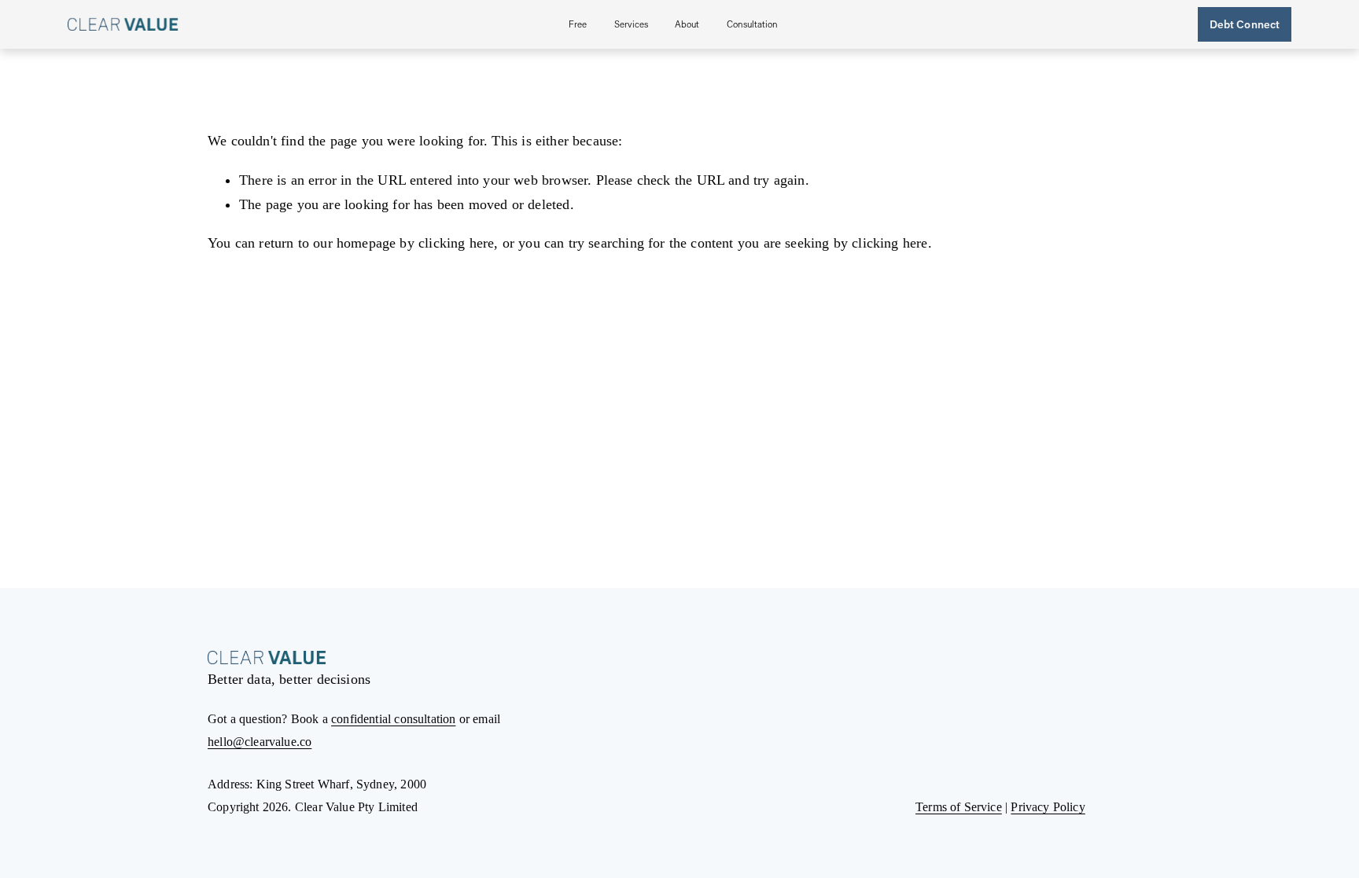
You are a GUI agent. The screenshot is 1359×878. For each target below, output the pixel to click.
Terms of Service (958, 807)
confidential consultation (393, 719)
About (687, 24)
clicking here (456, 243)
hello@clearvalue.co (259, 741)
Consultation (752, 24)
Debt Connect (1245, 24)
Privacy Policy (1048, 807)
